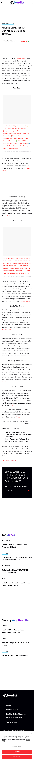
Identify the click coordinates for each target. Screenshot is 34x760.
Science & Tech (8, 23)
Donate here (25, 301)
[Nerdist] (17, 2)
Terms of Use (11, 722)
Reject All (17, 751)
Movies (5, 553)
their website (6, 330)
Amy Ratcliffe (8, 40)
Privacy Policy (12, 709)
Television (6, 540)
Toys (4, 578)
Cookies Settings (17, 746)
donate (7, 215)
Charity (12, 461)
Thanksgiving (20, 58)
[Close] (32, 733)
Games (4, 625)
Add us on (23, 41)
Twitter (18, 417)
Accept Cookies (17, 756)
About (8, 705)
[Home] (10, 697)
